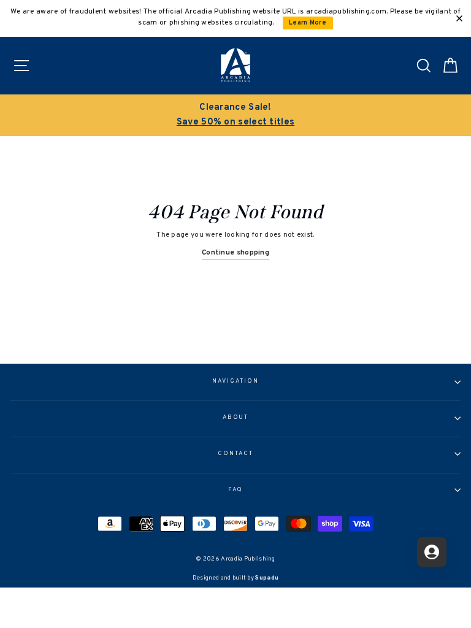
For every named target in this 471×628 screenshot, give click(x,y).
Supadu (266, 578)
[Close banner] (459, 18)
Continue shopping (235, 253)
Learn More (307, 23)
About (236, 417)
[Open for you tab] (431, 552)
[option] (235, 115)
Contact (235, 454)
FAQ (235, 490)
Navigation (235, 381)
